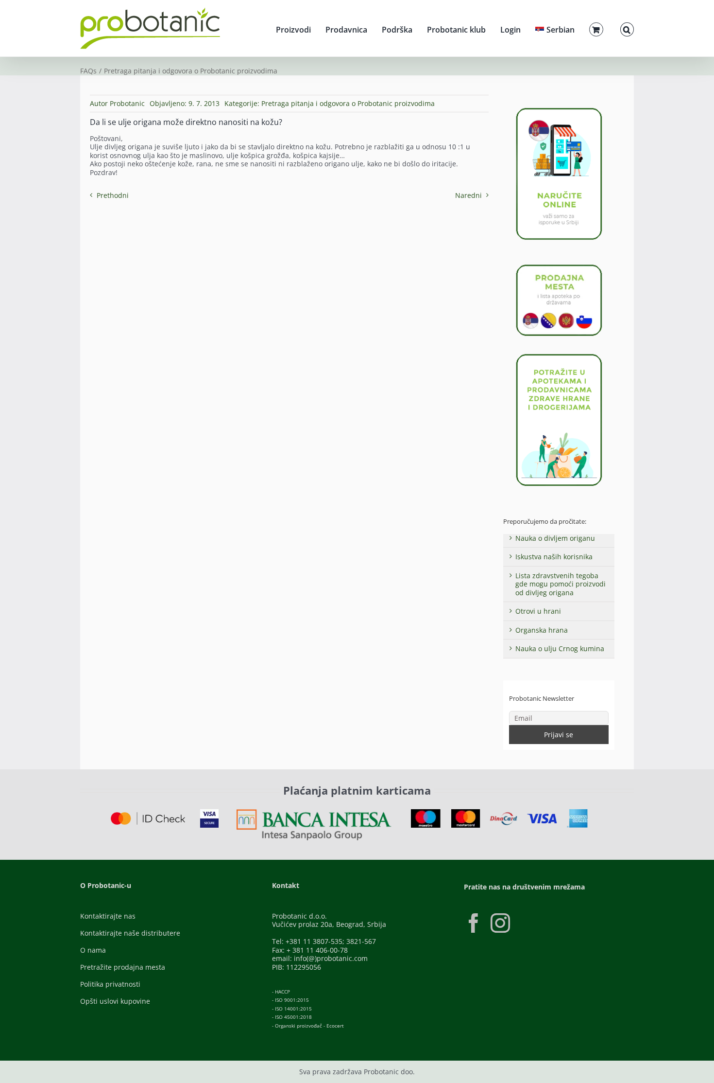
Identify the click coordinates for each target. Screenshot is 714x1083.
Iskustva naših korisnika (554, 556)
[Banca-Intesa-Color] (314, 812)
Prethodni (113, 195)
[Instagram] (500, 923)
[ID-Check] (148, 815)
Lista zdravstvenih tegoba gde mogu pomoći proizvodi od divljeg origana (560, 584)
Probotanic (127, 103)
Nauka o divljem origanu (555, 538)
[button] (627, 28)
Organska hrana (541, 630)
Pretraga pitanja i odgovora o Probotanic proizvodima (348, 103)
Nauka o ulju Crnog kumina (559, 648)
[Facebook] (473, 923)
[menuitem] (555, 28)
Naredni (468, 195)
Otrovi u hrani (538, 611)
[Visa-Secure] (209, 812)
